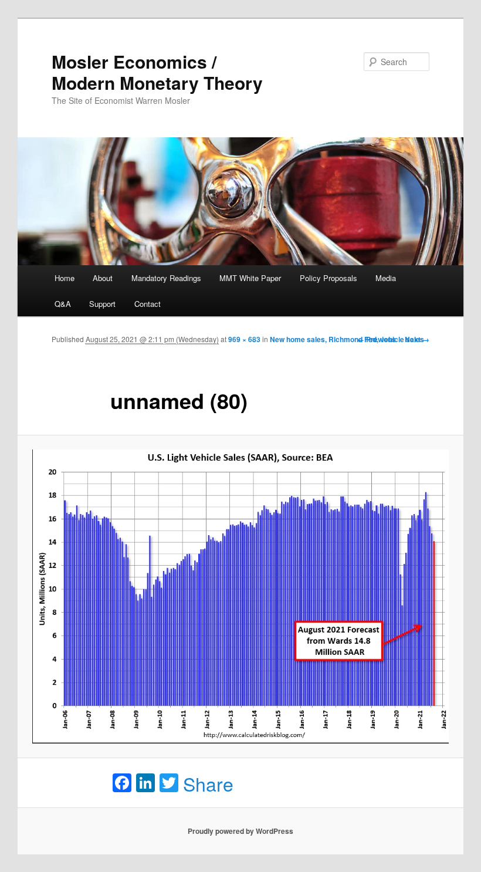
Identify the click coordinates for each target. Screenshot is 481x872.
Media (385, 277)
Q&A (63, 303)
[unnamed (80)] (240, 596)
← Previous (376, 339)
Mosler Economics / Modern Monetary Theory (157, 72)
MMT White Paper (250, 277)
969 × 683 (244, 339)
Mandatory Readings (166, 277)
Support (102, 303)
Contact (147, 303)
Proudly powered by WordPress (240, 831)
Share (208, 783)
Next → (417, 339)
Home (64, 277)
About (103, 277)
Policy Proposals (328, 277)
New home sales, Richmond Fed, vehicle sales (347, 339)
